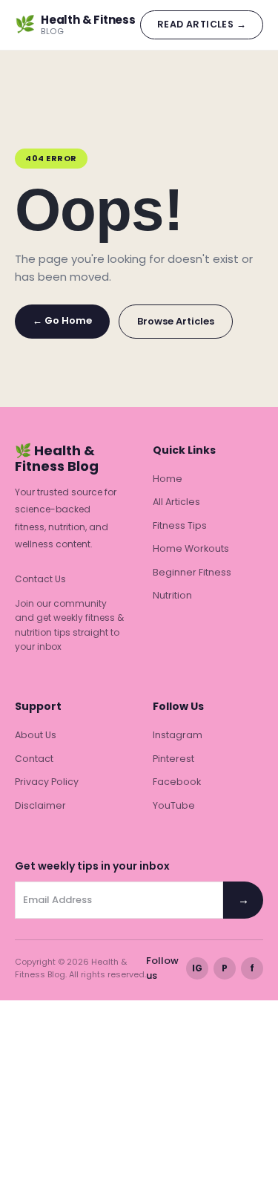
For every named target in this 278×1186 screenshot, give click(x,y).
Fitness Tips (180, 525)
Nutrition (172, 595)
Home (167, 478)
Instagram (177, 735)
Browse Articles (175, 321)
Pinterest (173, 758)
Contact (34, 758)
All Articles (176, 501)
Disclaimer (40, 805)
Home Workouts (191, 548)
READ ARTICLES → (201, 24)
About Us (35, 735)
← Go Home (62, 320)
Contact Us (40, 579)
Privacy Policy (47, 781)
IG (197, 968)
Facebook (177, 781)
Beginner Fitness (192, 572)
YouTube (174, 805)
